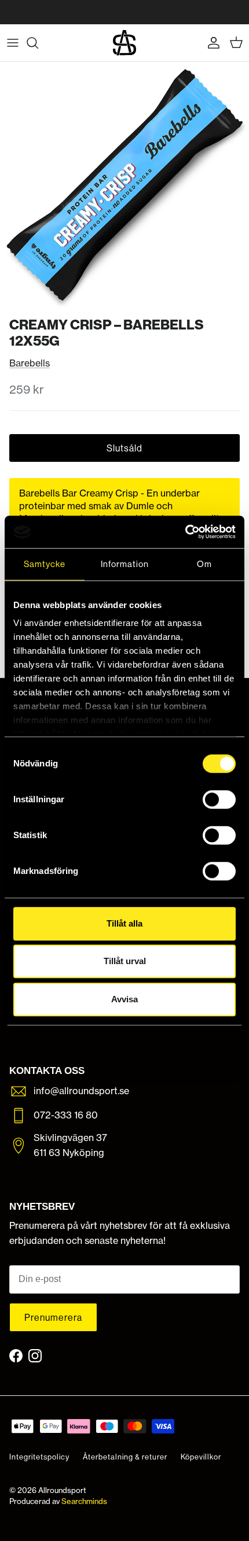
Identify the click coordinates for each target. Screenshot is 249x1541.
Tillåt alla (124, 923)
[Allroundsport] (124, 42)
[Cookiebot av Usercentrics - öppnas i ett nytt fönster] (185, 531)
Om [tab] (204, 563)
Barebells (29, 363)
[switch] (219, 799)
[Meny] (12, 42)
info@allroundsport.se (81, 1091)
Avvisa (124, 999)
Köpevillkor (201, 1456)
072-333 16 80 (66, 1115)
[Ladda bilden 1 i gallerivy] (124, 186)
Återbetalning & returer (125, 1456)
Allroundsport (62, 1490)
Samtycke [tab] (44, 563)
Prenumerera (53, 1317)
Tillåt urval (125, 961)
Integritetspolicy (39, 1456)
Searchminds (84, 1501)
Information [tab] (125, 563)
